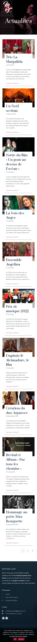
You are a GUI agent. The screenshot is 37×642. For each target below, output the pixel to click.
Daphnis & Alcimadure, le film (17, 360)
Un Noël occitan (12, 108)
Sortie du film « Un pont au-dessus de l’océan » (17, 162)
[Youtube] (6, 618)
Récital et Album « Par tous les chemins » (15, 462)
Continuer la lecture (12, 83)
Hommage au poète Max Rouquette (16, 516)
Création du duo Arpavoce (17, 410)
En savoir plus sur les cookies (18, 636)
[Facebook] (3, 618)
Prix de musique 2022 (17, 309)
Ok (15, 639)
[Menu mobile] (32, 7)
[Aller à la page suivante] (32, 551)
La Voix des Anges (15, 215)
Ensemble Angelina (14, 262)
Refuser (21, 639)
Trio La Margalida (14, 59)
